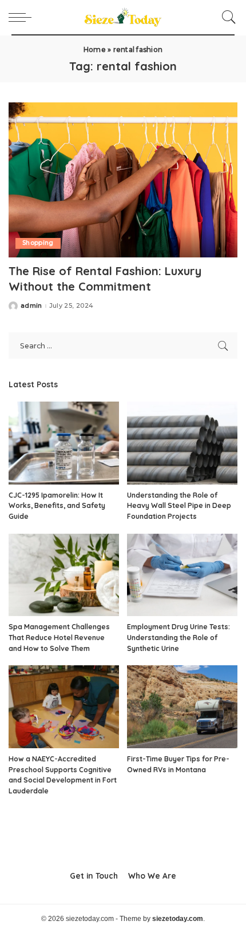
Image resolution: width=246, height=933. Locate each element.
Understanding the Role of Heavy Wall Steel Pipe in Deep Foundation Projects (179, 506)
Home (95, 49)
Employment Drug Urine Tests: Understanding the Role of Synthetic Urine (178, 637)
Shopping (38, 243)
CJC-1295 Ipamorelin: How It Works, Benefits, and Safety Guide (57, 506)
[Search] (226, 17)
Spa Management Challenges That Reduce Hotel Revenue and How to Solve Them (59, 637)
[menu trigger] (23, 17)
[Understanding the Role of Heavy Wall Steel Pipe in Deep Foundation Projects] (182, 443)
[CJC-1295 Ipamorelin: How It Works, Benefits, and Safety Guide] (64, 443)
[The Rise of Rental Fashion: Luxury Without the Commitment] (123, 179)
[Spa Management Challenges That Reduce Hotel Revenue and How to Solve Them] (64, 575)
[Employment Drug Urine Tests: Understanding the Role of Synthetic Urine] (182, 575)
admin (31, 306)
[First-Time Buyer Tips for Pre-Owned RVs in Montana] (182, 706)
